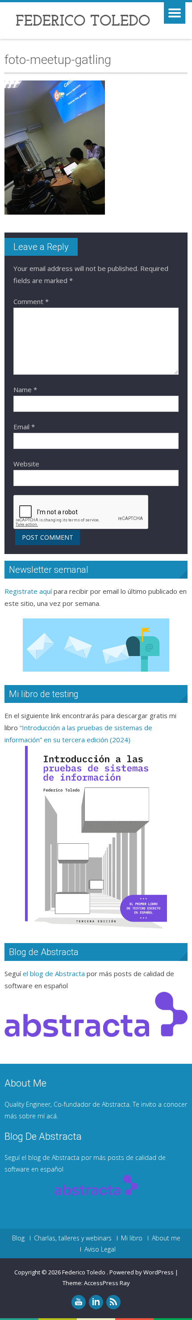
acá (51, 1116)
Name (25, 389)
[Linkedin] (96, 1302)
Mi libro (131, 1238)
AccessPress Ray (107, 1283)
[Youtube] (78, 1302)
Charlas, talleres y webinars (73, 1238)
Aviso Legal (100, 1249)
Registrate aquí (28, 591)
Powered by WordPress (141, 1272)
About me (166, 1238)
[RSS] (113, 1302)
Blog (18, 1238)
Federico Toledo (84, 1272)
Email (24, 426)
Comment (31, 301)
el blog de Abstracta (54, 973)
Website (26, 463)
